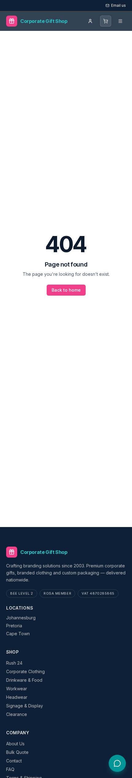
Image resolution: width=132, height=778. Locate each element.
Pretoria (14, 625)
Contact (14, 760)
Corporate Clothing (25, 671)
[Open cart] (105, 21)
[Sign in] (90, 21)
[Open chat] (117, 763)
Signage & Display (24, 705)
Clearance (16, 714)
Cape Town (18, 633)
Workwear (16, 688)
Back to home (66, 290)
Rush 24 (14, 663)
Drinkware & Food (24, 680)
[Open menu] (120, 21)
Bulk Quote (17, 752)
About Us (15, 743)
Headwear (16, 697)
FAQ (10, 769)
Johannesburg (21, 617)
